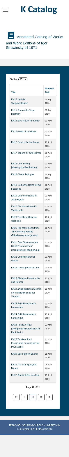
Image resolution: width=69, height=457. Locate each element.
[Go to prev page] (24, 397)
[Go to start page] (16, 397)
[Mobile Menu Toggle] (5, 10)
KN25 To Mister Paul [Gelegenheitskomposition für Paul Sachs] (25, 328)
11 (33, 397)
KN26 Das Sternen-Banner (24, 354)
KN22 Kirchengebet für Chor (25, 267)
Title (13, 92)
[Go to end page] (49, 397)
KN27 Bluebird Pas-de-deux (25, 375)
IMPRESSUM (53, 425)
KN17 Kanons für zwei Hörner (26, 153)
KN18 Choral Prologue (22, 174)
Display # (14, 79)
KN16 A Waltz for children (23, 131)
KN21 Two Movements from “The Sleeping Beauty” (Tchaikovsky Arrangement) (25, 232)
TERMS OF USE (17, 425)
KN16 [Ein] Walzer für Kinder (25, 120)
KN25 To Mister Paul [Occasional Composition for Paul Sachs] (25, 343)
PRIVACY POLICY (36, 425)
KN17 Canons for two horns (25, 142)
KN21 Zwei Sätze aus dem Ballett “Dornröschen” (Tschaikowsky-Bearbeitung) (25, 246)
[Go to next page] (41, 397)
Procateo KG (45, 429)
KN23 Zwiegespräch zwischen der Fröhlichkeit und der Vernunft (26, 293)
